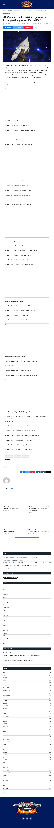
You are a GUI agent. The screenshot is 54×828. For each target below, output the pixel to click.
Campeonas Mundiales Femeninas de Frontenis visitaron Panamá (16, 565)
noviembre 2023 (6, 742)
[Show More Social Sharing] (35, 27)
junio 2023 (5, 754)
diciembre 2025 (6, 687)
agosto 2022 (5, 780)
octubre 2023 (5, 744)
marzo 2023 (5, 762)
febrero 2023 (5, 765)
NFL (4, 635)
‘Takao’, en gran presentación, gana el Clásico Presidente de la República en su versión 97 (21, 663)
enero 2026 (5, 685)
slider (5, 466)
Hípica (4, 625)
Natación (5, 633)
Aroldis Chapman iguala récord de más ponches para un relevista (14, 507)
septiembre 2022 (6, 778)
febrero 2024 (5, 734)
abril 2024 (5, 729)
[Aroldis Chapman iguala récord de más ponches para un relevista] (14, 498)
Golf (4, 623)
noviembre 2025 (6, 690)
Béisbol (4, 597)
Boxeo (4, 599)
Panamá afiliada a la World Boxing (10, 560)
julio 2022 (5, 783)
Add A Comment (27, 538)
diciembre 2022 (6, 770)
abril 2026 (5, 677)
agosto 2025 (5, 698)
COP (4, 604)
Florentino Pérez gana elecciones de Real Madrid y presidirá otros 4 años (39, 530)
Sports (4, 641)
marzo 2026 (5, 680)
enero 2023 (5, 767)
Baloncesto (5, 594)
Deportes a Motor (6, 607)
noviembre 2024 (6, 711)
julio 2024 (5, 721)
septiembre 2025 (6, 695)
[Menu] (4, 4)
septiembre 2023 (6, 747)
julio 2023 (5, 752)
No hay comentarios (38, 23)
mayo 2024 (5, 726)
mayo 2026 (5, 675)
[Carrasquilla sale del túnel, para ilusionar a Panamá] (14, 521)
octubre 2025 (5, 693)
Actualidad (6, 13)
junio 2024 (5, 723)
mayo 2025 (5, 705)
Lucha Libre (5, 628)
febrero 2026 (5, 682)
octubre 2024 (5, 713)
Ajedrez (4, 592)
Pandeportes (5, 638)
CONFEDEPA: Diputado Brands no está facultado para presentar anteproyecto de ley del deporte (22, 562)
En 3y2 (4, 612)
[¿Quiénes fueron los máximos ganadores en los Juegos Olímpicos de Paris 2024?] (27, 46)
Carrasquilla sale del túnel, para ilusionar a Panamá (12, 530)
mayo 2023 (5, 757)
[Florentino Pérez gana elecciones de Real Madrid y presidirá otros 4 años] (39, 521)
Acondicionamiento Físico (8, 587)
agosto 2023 (5, 749)
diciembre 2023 (6, 739)
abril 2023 (5, 759)
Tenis (4, 643)
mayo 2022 (5, 788)
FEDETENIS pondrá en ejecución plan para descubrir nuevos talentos (17, 568)
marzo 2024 (5, 731)
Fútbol (4, 620)
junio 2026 (5, 672)
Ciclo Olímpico (6, 602)
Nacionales (5, 630)
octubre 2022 (5, 775)
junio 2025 (5, 703)
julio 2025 (5, 700)
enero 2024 (5, 736)
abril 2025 (5, 708)
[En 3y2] (5, 548)
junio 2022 (5, 785)
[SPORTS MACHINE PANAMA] (27, 4)
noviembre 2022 (6, 772)
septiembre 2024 (6, 716)
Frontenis (5, 617)
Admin (8, 23)
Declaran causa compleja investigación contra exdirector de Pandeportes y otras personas (39, 508)
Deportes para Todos (7, 610)
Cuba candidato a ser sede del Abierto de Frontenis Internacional (16, 557)
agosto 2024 (5, 718)
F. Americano (5, 615)
